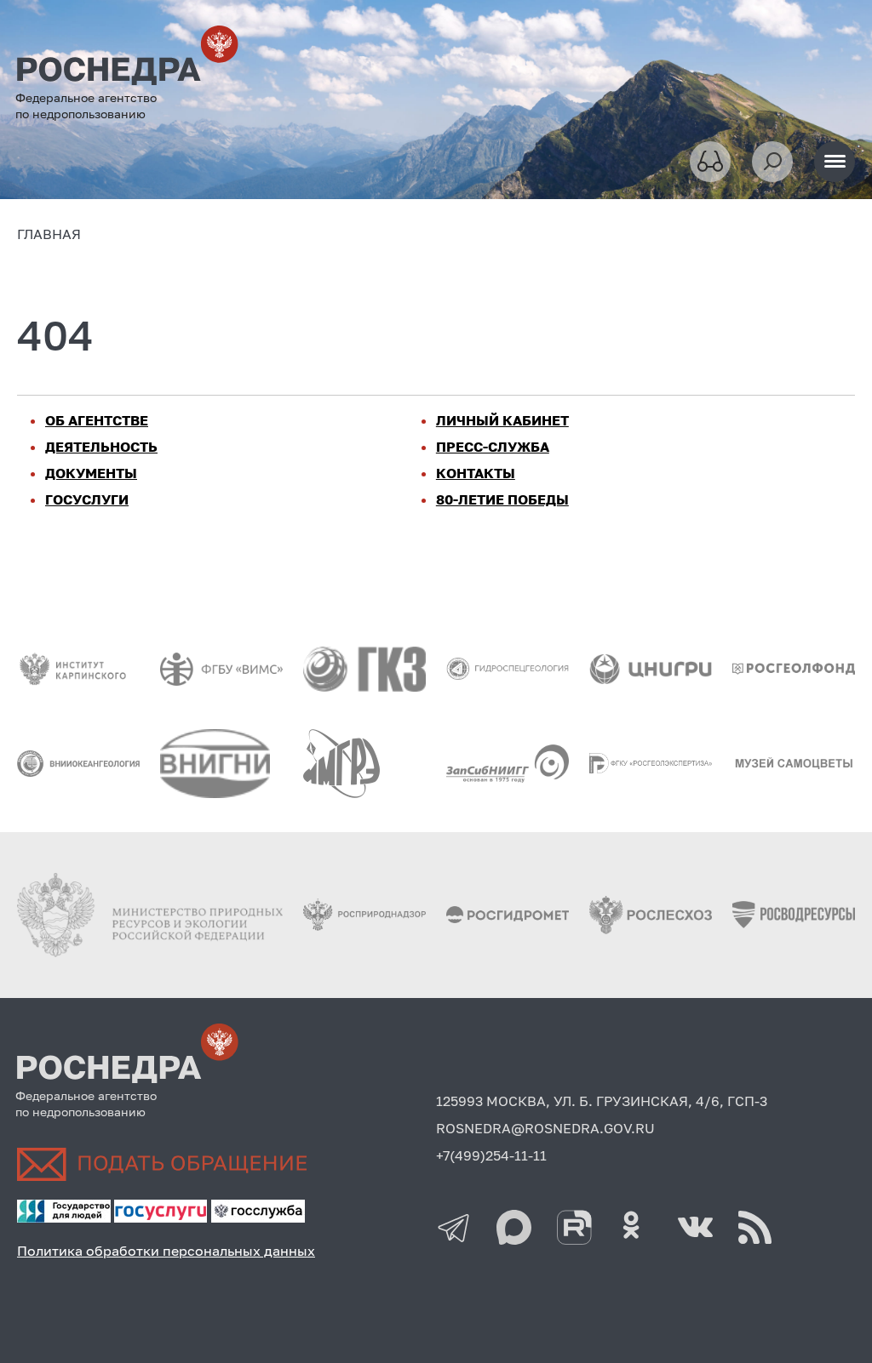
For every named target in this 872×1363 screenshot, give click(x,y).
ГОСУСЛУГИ (87, 499)
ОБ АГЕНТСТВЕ (96, 420)
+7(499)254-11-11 (491, 1155)
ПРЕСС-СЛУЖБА (492, 446)
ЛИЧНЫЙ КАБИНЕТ (502, 420)
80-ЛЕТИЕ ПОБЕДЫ (502, 499)
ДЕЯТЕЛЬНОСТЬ (101, 446)
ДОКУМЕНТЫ (91, 473)
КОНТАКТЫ (475, 473)
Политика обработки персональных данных (166, 1250)
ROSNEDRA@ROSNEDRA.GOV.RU (545, 1128)
